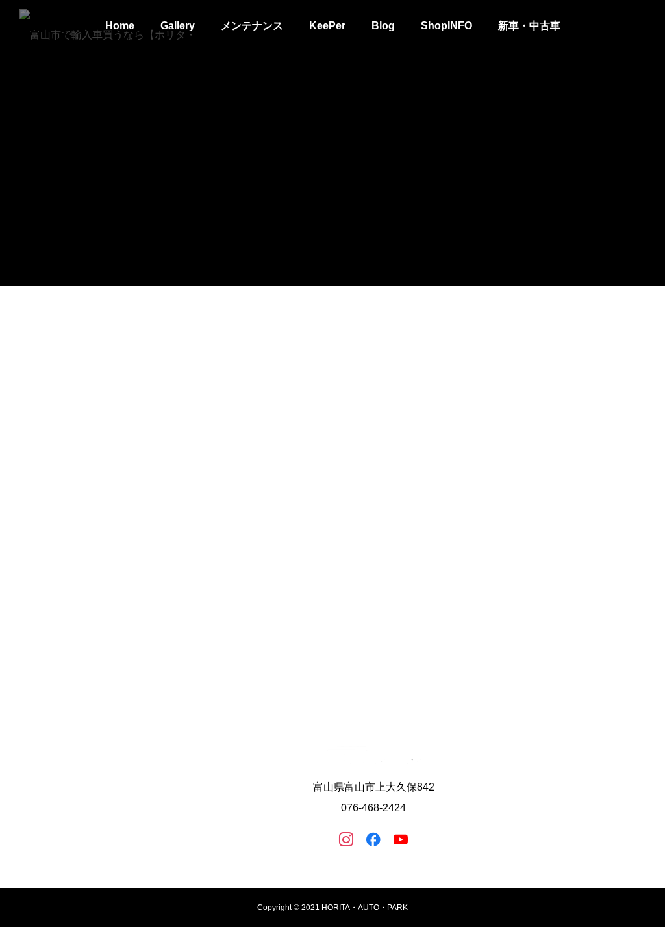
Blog (383, 25)
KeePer (327, 25)
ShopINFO (446, 25)
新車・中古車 (529, 25)
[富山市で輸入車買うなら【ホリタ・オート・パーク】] (109, 26)
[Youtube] (401, 839)
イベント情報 (100, 612)
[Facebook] (373, 839)
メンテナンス (252, 25)
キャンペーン (351, 612)
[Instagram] (346, 839)
